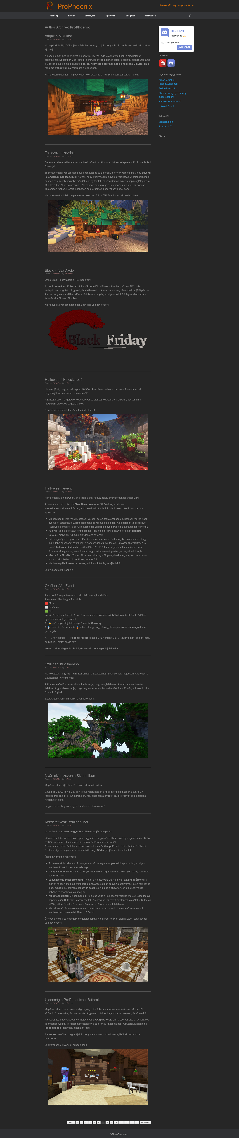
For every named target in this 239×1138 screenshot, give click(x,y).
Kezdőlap (54, 15)
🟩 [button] (46, 611)
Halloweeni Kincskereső (63, 379)
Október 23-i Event (59, 585)
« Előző (70, 1123)
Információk (150, 15)
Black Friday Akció (59, 270)
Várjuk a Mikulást (58, 35)
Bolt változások (167, 88)
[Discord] (171, 63)
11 (121, 1123)
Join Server (184, 47)
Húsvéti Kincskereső (170, 101)
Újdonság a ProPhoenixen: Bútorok (72, 999)
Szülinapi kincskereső (62, 663)
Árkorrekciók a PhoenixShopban (168, 81)
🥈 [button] (48, 627)
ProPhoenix (80, 27)
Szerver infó (165, 126)
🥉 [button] (77, 627)
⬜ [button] (46, 607)
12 (126, 1123)
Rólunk (71, 15)
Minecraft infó (166, 121)
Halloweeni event (58, 487)
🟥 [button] (46, 603)
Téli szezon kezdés (60, 152)
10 (116, 1123)
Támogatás (129, 15)
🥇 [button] (49, 623)
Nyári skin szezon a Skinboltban (70, 775)
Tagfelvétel (109, 15)
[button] (190, 15)
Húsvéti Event (166, 106)
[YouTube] (163, 63)
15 (136, 1123)
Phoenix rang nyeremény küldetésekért (172, 94)
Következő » (145, 1123)
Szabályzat (90, 15)
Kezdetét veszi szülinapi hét (66, 821)
